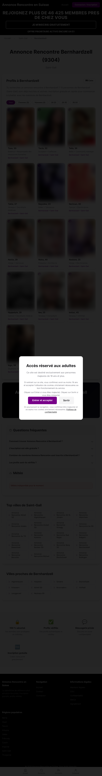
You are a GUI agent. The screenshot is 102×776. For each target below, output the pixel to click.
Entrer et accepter (42, 400)
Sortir (66, 400)
